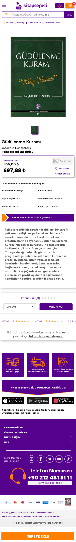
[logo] (31, 6)
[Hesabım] (59, 5)
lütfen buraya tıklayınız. (46, 336)
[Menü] (4, 5)
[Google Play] (38, 401)
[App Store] (13, 401)
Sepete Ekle (38, 536)
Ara (69, 15)
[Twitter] (50, 462)
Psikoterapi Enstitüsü (17, 152)
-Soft (17, 522)
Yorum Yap (65, 161)
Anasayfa (9, 23)
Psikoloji (20, 23)
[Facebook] (40, 462)
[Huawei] (63, 401)
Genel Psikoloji (35, 23)
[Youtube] (59, 462)
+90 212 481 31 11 (50, 477)
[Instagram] (31, 462)
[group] (38, 77)
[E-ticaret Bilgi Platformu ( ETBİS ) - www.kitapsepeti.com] (68, 502)
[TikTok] (68, 462)
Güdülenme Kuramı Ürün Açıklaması (31, 217)
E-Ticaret (27, 522)
